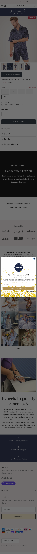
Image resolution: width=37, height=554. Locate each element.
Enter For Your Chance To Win (18, 288)
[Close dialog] (34, 258)
